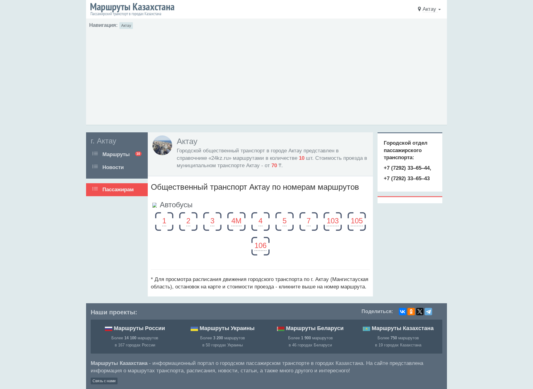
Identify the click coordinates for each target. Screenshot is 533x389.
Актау (126, 25)
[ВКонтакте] (402, 311)
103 (333, 221)
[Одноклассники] (411, 311)
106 (260, 245)
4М (236, 221)
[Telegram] (428, 311)
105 (357, 221)
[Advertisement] (266, 75)
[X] (420, 311)
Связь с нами (104, 381)
